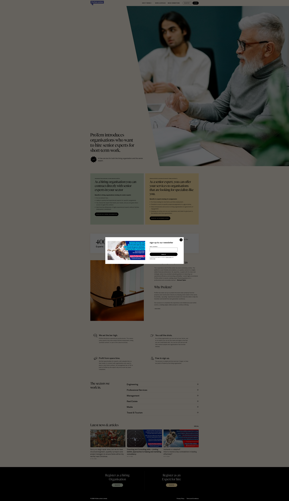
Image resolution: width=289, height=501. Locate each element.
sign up (163, 254)
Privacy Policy (180, 498)
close (181, 239)
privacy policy (169, 257)
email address (154, 246)
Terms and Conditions (193, 498)
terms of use (152, 258)
